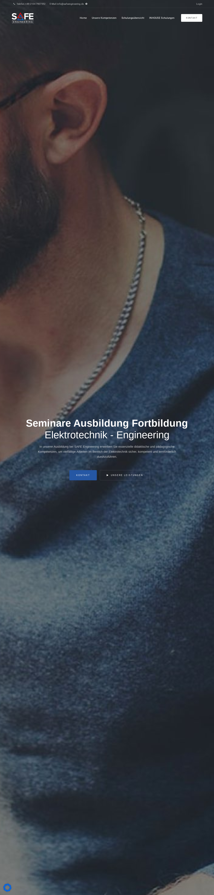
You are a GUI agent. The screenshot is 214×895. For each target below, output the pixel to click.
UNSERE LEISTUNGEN (126, 475)
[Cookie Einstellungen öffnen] (7, 890)
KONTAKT (83, 475)
